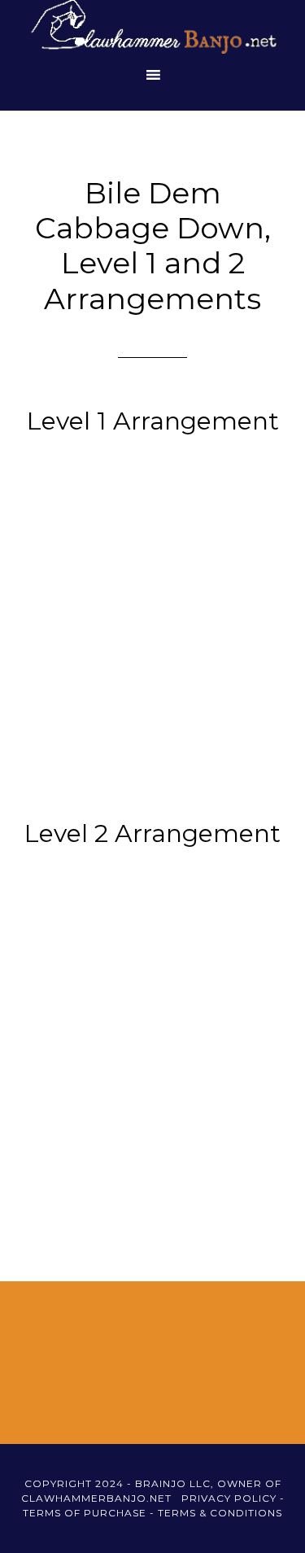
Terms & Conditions (220, 1513)
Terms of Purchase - (90, 1513)
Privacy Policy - (233, 1498)
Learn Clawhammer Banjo (152, 28)
